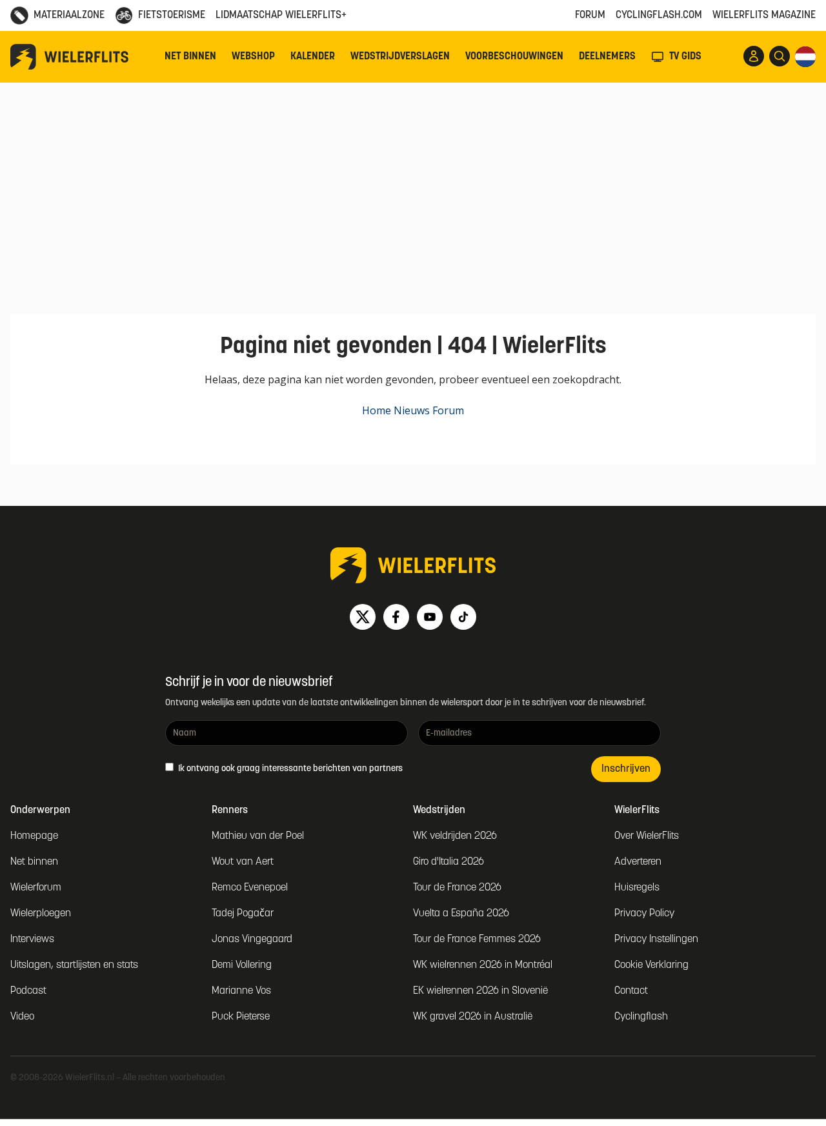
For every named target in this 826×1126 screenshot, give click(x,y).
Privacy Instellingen (656, 939)
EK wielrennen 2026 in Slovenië (480, 991)
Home (376, 410)
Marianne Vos (241, 991)
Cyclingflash (641, 1017)
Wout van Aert (243, 862)
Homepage (34, 836)
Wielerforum (35, 888)
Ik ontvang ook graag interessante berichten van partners (289, 769)
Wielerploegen (40, 914)
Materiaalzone (69, 15)
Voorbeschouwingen (514, 57)
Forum (590, 15)
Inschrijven (625, 769)
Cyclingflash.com (659, 15)
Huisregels (637, 888)
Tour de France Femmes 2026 (477, 939)
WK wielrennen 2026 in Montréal (482, 965)
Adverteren (637, 862)
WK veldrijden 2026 (455, 836)
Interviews (32, 939)
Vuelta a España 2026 (461, 914)
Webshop (253, 57)
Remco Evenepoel (250, 888)
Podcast (28, 991)
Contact (631, 991)
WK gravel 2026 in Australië (472, 1017)
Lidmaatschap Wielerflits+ (281, 15)
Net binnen (190, 57)
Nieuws (412, 410)
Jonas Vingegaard (252, 939)
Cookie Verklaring (651, 965)
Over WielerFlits (646, 836)
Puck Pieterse (241, 1017)
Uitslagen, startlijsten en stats (74, 965)
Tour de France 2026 (457, 888)
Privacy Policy (644, 914)
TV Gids (685, 57)
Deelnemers (607, 57)
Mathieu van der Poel (258, 836)
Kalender (312, 57)
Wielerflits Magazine (764, 15)
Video (22, 1017)
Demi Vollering (242, 965)
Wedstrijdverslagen (400, 57)
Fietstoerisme (171, 15)
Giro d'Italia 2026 (448, 862)
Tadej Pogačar (243, 914)
